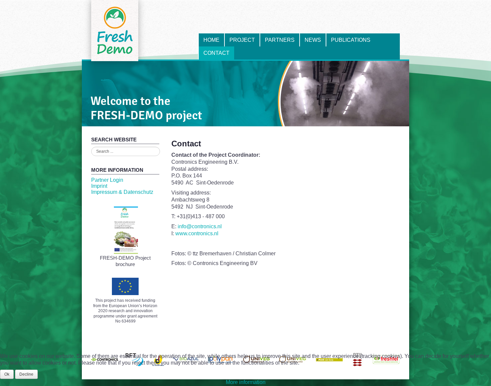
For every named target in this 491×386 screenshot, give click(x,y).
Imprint (99, 186)
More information (246, 382)
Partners (280, 40)
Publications (350, 40)
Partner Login (107, 180)
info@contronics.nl (200, 226)
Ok (6, 374)
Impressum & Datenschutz (122, 192)
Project (242, 40)
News (313, 40)
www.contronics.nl (196, 233)
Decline (26, 374)
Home (211, 40)
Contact (216, 53)
